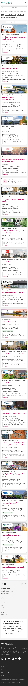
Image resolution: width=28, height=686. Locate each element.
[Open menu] (25, 2)
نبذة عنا (2, 669)
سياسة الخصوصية (11, 682)
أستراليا (3, 602)
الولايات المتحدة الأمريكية (7, 591)
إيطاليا (2, 600)
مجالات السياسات (19, 22)
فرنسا (2, 609)
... (19, 584)
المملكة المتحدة (5, 593)
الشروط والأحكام (4, 682)
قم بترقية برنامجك (5, 672)
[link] (25, 584)
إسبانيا (2, 595)
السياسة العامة (10, 22)
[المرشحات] (25, 22)
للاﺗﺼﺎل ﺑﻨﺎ (3, 675)
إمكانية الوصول (18, 682)
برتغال (2, 612)
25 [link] (22, 583)
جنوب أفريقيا (4, 605)
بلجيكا (2, 607)
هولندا (2, 598)
